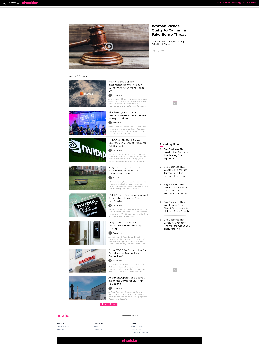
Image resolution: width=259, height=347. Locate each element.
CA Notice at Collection (139, 333)
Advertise (97, 327)
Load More (108, 304)
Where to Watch (249, 3)
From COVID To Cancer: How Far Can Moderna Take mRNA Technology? (127, 253)
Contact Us (98, 330)
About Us (60, 330)
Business (226, 3)
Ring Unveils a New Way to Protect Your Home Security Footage (124, 225)
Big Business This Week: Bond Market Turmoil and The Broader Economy (175, 171)
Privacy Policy (136, 327)
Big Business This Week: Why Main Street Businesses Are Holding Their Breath (176, 207)
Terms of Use (136, 330)
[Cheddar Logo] (30, 3)
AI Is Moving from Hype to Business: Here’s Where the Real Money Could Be (127, 115)
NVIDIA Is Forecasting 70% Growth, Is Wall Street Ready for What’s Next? (127, 142)
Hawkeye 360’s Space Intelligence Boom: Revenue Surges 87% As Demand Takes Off (126, 86)
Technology (236, 3)
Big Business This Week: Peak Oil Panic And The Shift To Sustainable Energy (176, 189)
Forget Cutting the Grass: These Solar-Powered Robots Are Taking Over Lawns (127, 170)
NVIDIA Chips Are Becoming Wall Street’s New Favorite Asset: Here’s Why (128, 198)
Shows (218, 3)
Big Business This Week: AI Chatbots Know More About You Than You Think (177, 224)
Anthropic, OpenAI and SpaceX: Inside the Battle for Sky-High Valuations (126, 280)
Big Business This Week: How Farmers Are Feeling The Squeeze (176, 154)
